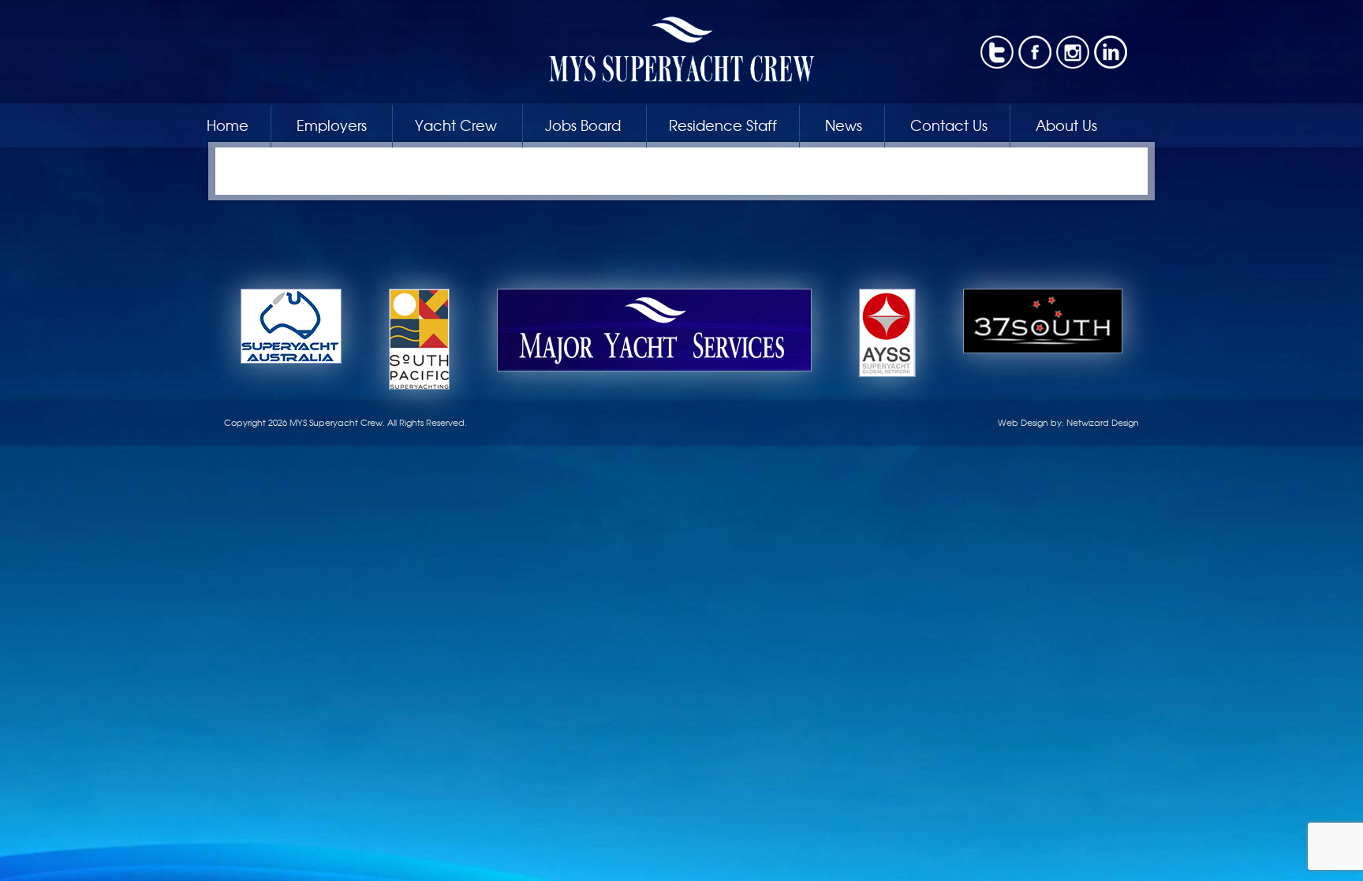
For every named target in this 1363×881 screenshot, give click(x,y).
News (843, 124)
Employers (332, 124)
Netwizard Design (1102, 422)
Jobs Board (583, 124)
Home (227, 124)
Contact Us (949, 124)
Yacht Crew (456, 124)
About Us (1066, 124)
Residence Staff (723, 124)
